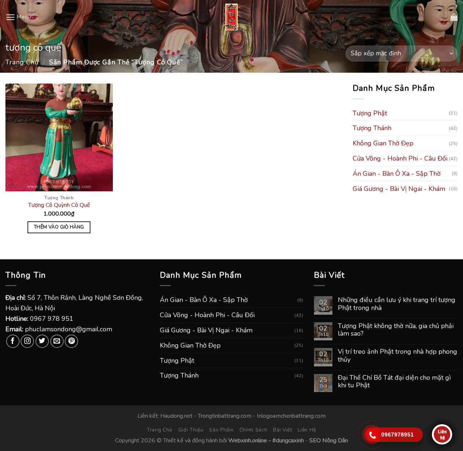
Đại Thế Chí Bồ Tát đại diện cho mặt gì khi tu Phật (394, 382)
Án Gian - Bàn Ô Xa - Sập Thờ (397, 173)
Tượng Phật (370, 113)
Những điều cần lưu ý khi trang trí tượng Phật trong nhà (396, 304)
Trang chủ (22, 62)
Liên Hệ (307, 429)
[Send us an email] (57, 341)
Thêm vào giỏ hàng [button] (59, 227)
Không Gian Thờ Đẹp (383, 143)
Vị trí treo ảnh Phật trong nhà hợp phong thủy (397, 355)
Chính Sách (253, 429)
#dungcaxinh (288, 440)
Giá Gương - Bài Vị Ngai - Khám (399, 188)
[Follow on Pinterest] (71, 341)
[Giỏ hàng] (454, 17)
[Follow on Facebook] (13, 341)
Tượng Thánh (372, 128)
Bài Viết (282, 429)
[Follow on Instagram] (27, 341)
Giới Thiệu (191, 429)
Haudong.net (176, 416)
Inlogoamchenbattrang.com (291, 416)
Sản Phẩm (221, 429)
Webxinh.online (247, 440)
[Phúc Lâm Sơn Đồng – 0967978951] (231, 17)
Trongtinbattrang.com (224, 416)
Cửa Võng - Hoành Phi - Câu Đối (400, 158)
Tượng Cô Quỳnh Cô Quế (59, 205)
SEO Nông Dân (328, 440)
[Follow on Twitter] (42, 341)
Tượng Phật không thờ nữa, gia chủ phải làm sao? (396, 330)
